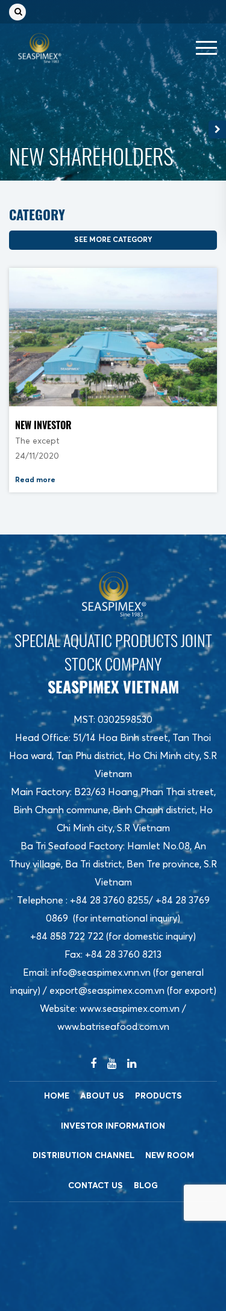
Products (158, 1096)
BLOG (146, 1186)
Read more (35, 480)
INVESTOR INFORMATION (113, 1126)
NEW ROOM (169, 1155)
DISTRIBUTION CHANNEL (83, 1155)
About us (102, 1096)
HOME (56, 1096)
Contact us (95, 1186)
